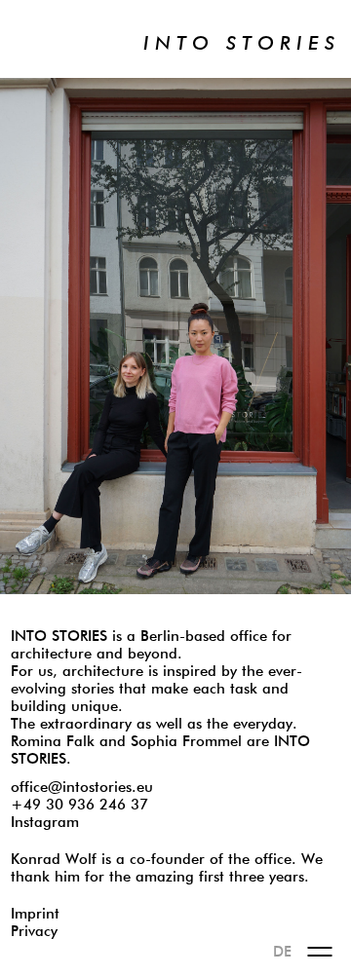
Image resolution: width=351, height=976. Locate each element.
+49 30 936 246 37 (79, 805)
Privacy (34, 931)
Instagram (45, 822)
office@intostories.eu (82, 787)
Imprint (35, 914)
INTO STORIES (241, 44)
